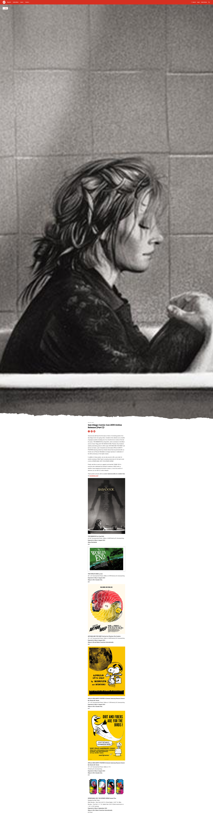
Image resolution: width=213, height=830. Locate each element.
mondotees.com (94, 476)
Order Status (204, 2)
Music (21, 2)
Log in (198, 2)
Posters (27, 2)
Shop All (9, 2)
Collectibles (15, 2)
